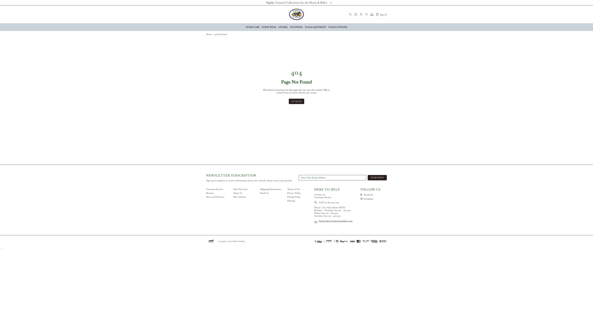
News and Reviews (215, 196)
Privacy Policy (294, 193)
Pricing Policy (294, 196)
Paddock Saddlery (296, 14)
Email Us (264, 193)
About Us (237, 193)
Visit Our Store (240, 189)
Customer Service (214, 189)
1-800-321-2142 (332, 202)
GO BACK (296, 101)
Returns (210, 193)
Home (209, 34)
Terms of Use (293, 189)
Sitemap (291, 200)
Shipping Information (270, 189)
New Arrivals (239, 196)
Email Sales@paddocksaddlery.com (336, 221)
